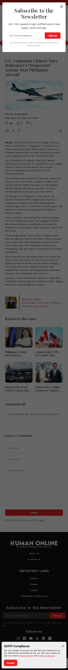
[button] (63, 646)
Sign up (52, 35)
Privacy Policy (26, 656)
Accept (11, 663)
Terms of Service (46, 656)
